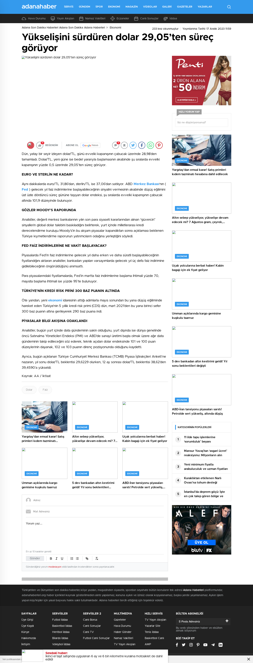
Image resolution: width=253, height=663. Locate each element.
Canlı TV (88, 632)
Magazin (132, 7)
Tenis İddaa (152, 632)
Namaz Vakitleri (95, 18)
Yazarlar (205, 7)
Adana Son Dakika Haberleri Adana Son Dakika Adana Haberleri (63, 27)
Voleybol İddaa (61, 644)
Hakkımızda (28, 638)
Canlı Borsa (90, 619)
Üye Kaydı (27, 626)
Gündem (84, 7)
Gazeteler (184, 7)
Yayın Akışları (65, 18)
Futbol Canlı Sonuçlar (96, 638)
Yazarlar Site (152, 626)
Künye (25, 632)
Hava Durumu (37, 18)
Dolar (29, 389)
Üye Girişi (27, 619)
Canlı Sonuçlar (149, 18)
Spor (99, 7)
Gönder (35, 558)
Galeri (167, 7)
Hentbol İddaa (60, 632)
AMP (148, 644)
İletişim (25, 644)
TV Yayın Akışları (124, 644)
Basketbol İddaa (62, 626)
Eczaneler (123, 18)
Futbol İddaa (60, 619)
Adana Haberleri (193, 590)
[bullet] (77, 558)
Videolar (150, 7)
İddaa (173, 18)
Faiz (45, 389)
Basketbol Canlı (154, 638)
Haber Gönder (122, 632)
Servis (69, 7)
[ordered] (72, 558)
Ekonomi (114, 7)
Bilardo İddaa (60, 638)
